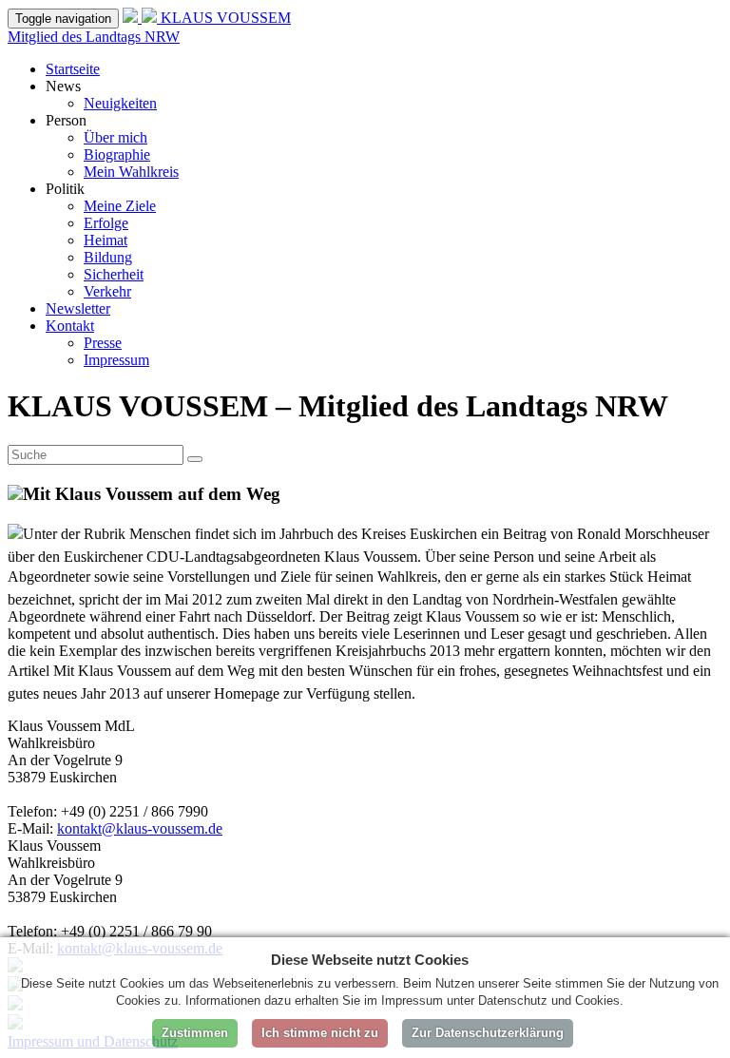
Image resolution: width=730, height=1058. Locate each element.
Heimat (105, 240)
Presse (103, 343)
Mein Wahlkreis (131, 172)
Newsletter (78, 308)
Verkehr (107, 291)
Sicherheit (114, 274)
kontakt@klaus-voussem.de (139, 828)
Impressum (116, 360)
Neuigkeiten (120, 103)
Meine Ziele (120, 206)
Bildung (108, 257)
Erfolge (106, 223)
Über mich (115, 137)
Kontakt (70, 325)
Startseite (73, 69)
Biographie (117, 154)
